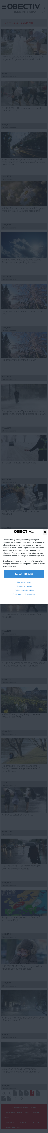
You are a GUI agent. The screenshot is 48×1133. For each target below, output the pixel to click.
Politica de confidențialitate (24, 594)
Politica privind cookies (24, 590)
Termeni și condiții (24, 586)
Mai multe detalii (24, 582)
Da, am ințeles (24, 574)
